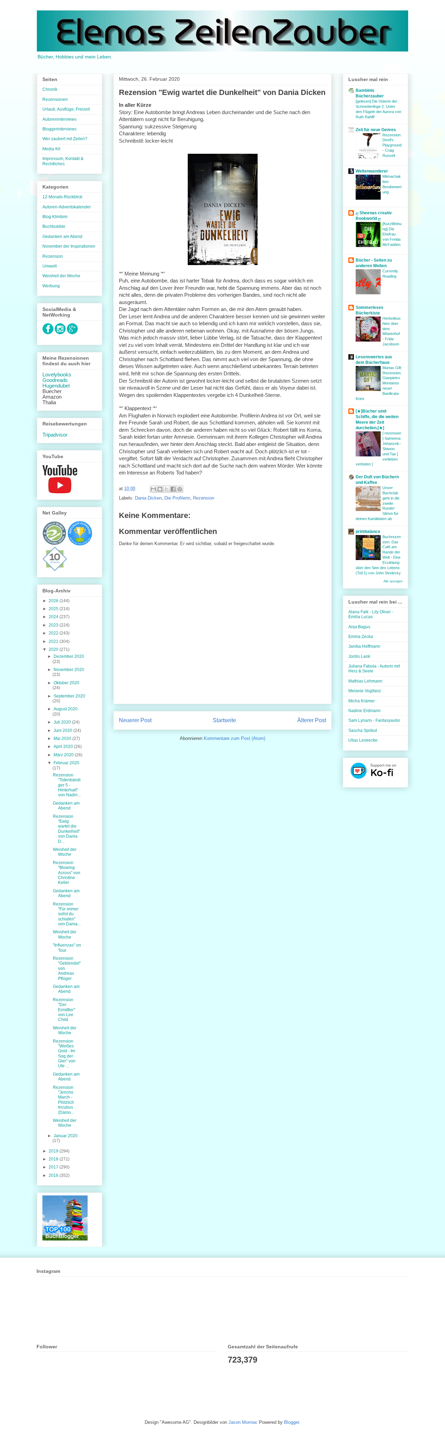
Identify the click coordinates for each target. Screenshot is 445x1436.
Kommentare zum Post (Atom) (234, 738)
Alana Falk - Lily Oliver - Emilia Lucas (370, 614)
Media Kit (51, 148)
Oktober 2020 (66, 682)
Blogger (291, 1422)
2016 (54, 1175)
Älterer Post (311, 720)
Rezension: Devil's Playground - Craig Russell (392, 145)
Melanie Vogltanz (364, 690)
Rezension (203, 498)
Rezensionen (55, 99)
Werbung (51, 286)
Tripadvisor (54, 435)
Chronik (49, 89)
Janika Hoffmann (364, 646)
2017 (54, 1167)
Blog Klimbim (54, 216)
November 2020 (69, 669)
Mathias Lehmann (365, 681)
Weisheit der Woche (61, 275)
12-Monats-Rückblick (62, 196)
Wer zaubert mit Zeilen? (64, 138)
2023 (54, 625)
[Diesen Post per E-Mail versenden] (153, 489)
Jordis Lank (359, 656)
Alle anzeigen (393, 581)
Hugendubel (56, 386)
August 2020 (66, 709)
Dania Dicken (148, 498)
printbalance (368, 531)
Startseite (224, 720)
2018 (54, 1159)
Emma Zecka (360, 636)
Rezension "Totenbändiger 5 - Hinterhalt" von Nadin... (67, 785)
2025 (54, 608)
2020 (54, 649)
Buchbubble (53, 226)
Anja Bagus (359, 626)
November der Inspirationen (68, 246)
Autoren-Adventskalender (66, 207)
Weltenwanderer (372, 171)
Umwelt (49, 266)
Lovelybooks (56, 374)
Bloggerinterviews (59, 129)
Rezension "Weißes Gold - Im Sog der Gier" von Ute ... (64, 1054)
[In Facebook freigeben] (173, 489)
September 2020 (69, 696)
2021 (54, 641)
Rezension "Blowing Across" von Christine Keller (66, 872)
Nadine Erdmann (364, 710)
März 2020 (64, 754)
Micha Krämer (361, 701)
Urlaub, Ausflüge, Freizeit (66, 109)
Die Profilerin (177, 498)
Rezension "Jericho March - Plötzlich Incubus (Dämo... (63, 1100)
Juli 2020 (63, 722)
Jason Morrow (242, 1422)
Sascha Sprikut (362, 730)
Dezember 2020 (69, 656)
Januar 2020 (66, 1135)
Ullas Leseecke (363, 740)
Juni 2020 (63, 730)
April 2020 (64, 746)
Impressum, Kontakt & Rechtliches (62, 161)
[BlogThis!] (159, 489)
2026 (54, 600)
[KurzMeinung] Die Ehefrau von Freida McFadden (392, 234)
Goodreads (55, 380)
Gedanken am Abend (62, 236)
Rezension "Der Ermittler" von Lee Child (64, 1009)
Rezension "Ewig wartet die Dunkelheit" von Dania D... (66, 829)
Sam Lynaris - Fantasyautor (374, 720)
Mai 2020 (63, 738)
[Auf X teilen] (166, 489)
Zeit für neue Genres (376, 129)
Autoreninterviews (59, 119)
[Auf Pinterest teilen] (179, 489)
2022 (54, 633)
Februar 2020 (66, 762)
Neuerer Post (135, 720)
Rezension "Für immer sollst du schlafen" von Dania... (67, 914)
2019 (54, 1151)
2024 (54, 616)
